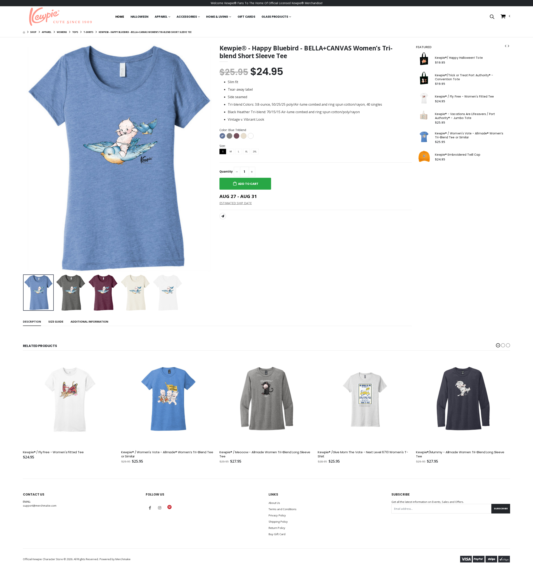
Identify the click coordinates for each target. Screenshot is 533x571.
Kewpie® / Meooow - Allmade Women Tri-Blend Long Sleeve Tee (264, 454)
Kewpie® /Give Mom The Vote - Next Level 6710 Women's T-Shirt (363, 454)
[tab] (32, 322)
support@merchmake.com (39, 505)
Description (32, 321)
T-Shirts (88, 32)
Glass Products (275, 17)
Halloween (139, 17)
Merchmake (123, 559)
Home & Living (217, 17)
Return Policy (277, 528)
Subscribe (501, 508)
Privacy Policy (277, 515)
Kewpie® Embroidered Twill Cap (457, 155)
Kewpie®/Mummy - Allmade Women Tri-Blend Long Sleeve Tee (460, 454)
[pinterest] (169, 507)
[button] (492, 17)
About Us (274, 503)
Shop (33, 32)
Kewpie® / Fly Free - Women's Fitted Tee (464, 97)
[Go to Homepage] (60, 16)
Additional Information (89, 321)
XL (246, 151)
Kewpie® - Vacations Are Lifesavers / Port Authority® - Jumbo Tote (465, 116)
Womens (62, 32)
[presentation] (29, 158)
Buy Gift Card (277, 534)
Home (119, 17)
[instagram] (160, 508)
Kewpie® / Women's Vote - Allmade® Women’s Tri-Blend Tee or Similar (469, 135)
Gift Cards (246, 17)
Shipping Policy (278, 521)
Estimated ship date (235, 203)
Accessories (187, 17)
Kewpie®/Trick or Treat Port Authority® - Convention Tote (464, 77)
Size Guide (55, 321)
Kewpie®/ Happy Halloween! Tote (459, 58)
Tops (75, 32)
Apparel (161, 17)
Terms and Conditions (282, 509)
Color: (232, 130)
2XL (255, 151)
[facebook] (150, 508)
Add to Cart (248, 184)
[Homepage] (24, 32)
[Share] (222, 216)
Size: (222, 146)
